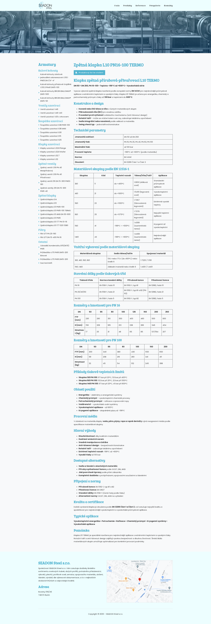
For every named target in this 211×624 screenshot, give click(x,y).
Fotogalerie (154, 5)
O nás (117, 5)
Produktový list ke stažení (91, 72)
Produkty (127, 5)
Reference (141, 5)
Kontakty (168, 5)
